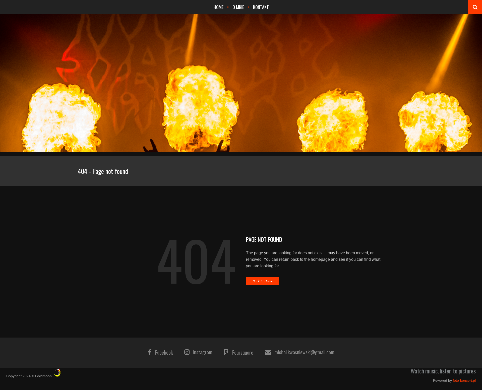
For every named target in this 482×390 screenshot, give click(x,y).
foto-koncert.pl (464, 380)
